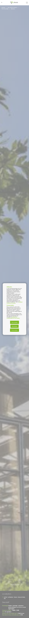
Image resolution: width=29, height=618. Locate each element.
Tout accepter (14, 322)
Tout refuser (14, 326)
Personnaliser (14, 330)
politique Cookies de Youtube (14, 302)
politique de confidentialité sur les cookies (13, 317)
